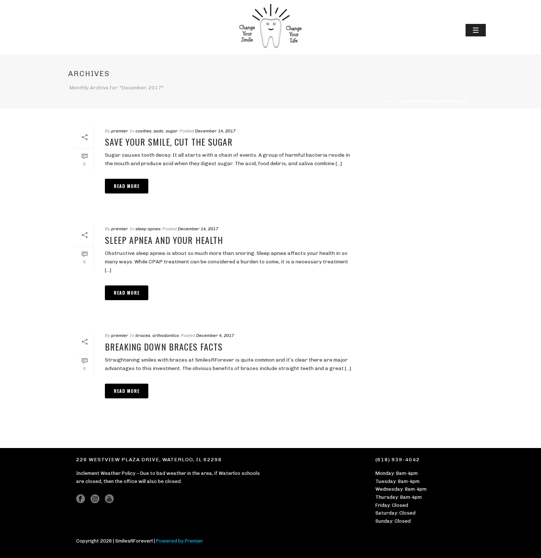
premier (119, 131)
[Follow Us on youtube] (109, 499)
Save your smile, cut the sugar (169, 141)
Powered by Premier (179, 541)
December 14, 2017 (215, 131)
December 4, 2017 (215, 335)
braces (142, 335)
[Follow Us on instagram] (95, 499)
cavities (143, 131)
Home (389, 101)
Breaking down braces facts (164, 346)
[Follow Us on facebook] (80, 499)
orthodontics (165, 335)
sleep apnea (147, 228)
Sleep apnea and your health (164, 239)
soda (158, 131)
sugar (172, 131)
